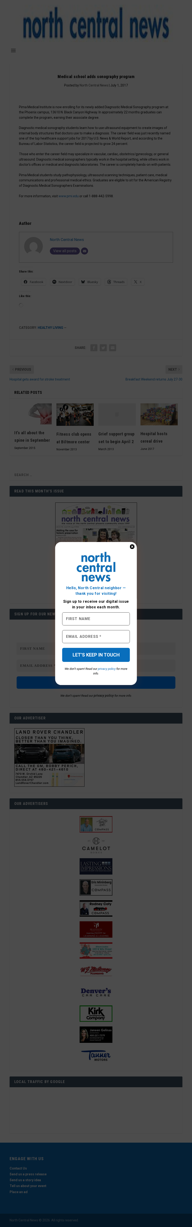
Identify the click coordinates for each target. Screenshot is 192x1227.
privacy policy (107, 669)
